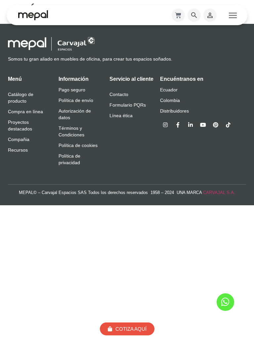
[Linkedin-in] (190, 125)
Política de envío (76, 100)
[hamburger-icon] (232, 15)
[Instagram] (165, 125)
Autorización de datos (75, 114)
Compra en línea (25, 111)
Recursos (18, 150)
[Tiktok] (228, 125)
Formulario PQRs (127, 105)
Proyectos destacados (20, 125)
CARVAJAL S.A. (219, 192)
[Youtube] (203, 125)
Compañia (18, 139)
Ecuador (169, 89)
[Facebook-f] (178, 125)
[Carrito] (178, 15)
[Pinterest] (215, 125)
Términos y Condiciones (71, 131)
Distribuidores (174, 111)
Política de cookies (78, 145)
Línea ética (121, 115)
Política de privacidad (69, 159)
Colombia (170, 100)
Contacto (118, 94)
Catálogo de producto (20, 98)
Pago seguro (72, 89)
